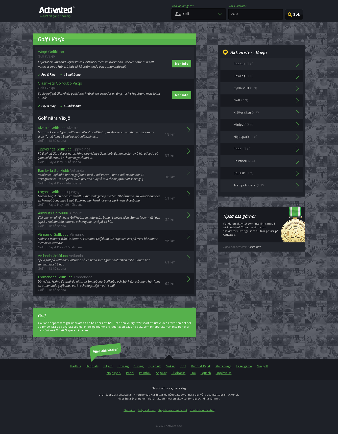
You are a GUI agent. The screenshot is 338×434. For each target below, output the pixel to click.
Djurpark (154, 366)
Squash (206, 373)
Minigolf (262, 366)
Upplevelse (224, 373)
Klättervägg (223, 366)
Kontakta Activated (202, 410)
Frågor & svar (147, 410)
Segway (161, 373)
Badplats (92, 366)
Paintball (145, 373)
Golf (183, 366)
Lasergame (244, 366)
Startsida (129, 410)
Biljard (108, 366)
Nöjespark (114, 373)
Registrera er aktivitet (172, 410)
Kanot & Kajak (201, 366)
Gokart (170, 366)
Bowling (123, 366)
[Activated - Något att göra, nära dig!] (56, 12)
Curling (139, 366)
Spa (193, 373)
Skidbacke (178, 373)
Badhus (75, 366)
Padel (130, 373)
